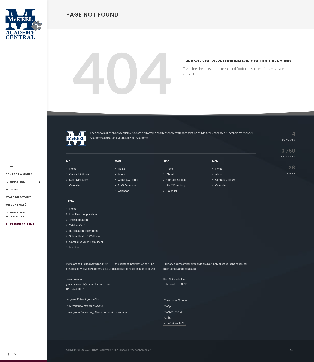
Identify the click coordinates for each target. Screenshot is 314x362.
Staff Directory (78, 179)
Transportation (78, 219)
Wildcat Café (77, 225)
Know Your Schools (175, 300)
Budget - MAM (173, 312)
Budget (168, 306)
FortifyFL (75, 247)
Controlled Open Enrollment (86, 241)
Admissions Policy (175, 323)
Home (72, 168)
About (121, 174)
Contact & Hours (79, 174)
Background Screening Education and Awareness (97, 312)
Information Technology (83, 230)
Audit (167, 317)
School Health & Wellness (84, 236)
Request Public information (83, 299)
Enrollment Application (83, 214)
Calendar (74, 185)
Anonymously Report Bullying (85, 306)
